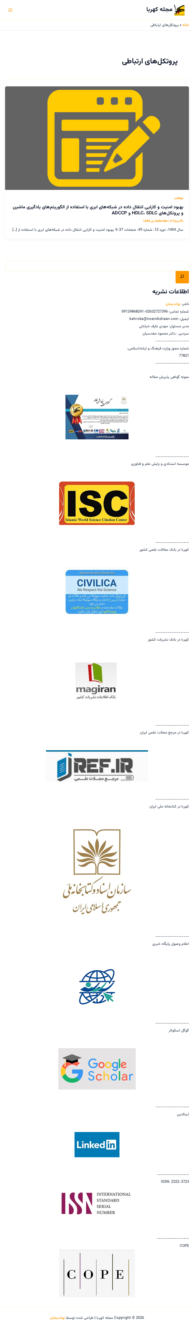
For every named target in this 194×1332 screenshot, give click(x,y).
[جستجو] (182, 277)
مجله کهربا (159, 9)
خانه (185, 25)
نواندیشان (172, 304)
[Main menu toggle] (10, 10)
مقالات (178, 198)
